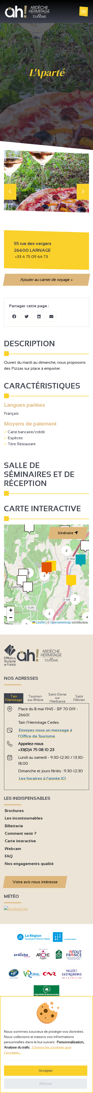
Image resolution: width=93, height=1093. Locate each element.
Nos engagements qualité (29, 864)
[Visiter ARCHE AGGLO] (43, 960)
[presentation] (10, 192)
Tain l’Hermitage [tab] (13, 698)
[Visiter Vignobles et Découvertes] (46, 990)
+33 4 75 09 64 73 (31, 256)
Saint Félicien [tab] (79, 698)
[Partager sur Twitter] (26, 317)
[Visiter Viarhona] (32, 976)
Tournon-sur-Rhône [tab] (35, 698)
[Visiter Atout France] (74, 954)
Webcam (13, 848)
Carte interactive (20, 841)
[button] (85, 546)
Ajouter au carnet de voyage (46, 280)
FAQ (9, 856)
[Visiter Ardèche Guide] (22, 958)
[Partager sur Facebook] (14, 317)
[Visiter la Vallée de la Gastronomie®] (72, 980)
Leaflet (40, 622)
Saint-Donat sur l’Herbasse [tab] (57, 698)
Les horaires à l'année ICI (42, 778)
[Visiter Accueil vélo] (59, 958)
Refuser (45, 1084)
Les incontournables (24, 818)
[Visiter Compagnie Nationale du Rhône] (49, 974)
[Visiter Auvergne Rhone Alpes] (33, 940)
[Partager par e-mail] (51, 317)
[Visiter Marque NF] (13, 977)
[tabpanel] (46, 744)
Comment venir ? (20, 833)
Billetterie (14, 826)
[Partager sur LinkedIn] (39, 317)
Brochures (14, 810)
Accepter (46, 1070)
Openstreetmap (60, 622)
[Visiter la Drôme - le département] (64, 940)
